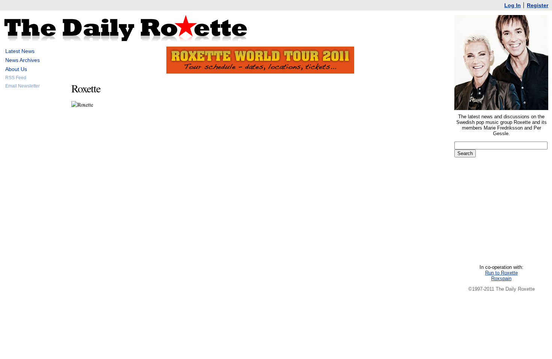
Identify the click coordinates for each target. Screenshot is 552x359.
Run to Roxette (501, 273)
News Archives (22, 60)
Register (537, 5)
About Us (16, 69)
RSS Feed (15, 77)
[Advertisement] (34, 208)
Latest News (20, 51)
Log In (512, 5)
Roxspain (501, 278)
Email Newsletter (22, 86)
